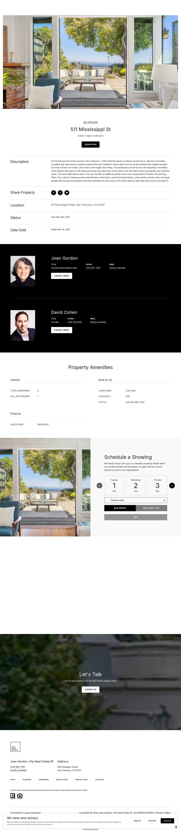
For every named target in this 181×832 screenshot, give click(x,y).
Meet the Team (81, 779)
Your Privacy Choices (90, 829)
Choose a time (117, 500)
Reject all (137, 821)
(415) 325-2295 (75, 322)
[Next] (172, 485)
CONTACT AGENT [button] (61, 276)
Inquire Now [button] (91, 144)
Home (12, 779)
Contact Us (99, 779)
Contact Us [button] (90, 689)
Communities (44, 779)
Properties (27, 779)
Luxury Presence (32, 813)
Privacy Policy (163, 813)
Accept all (167, 821)
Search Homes (62, 779)
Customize (152, 821)
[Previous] (99, 485)
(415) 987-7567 (93, 268)
